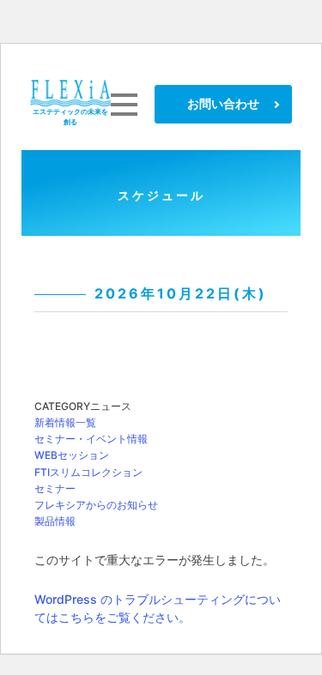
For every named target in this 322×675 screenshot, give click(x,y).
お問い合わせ (223, 103)
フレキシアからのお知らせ (96, 504)
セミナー (55, 488)
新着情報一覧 (65, 422)
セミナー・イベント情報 (91, 438)
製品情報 (55, 521)
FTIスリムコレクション (88, 472)
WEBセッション (71, 455)
